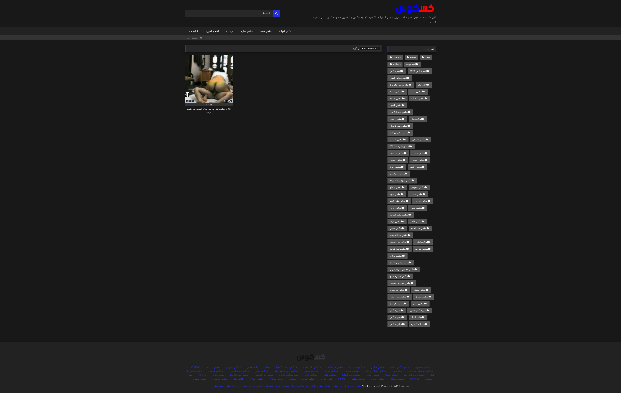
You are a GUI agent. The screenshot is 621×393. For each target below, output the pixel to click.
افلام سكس (395, 71)
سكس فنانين (396, 228)
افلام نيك (422, 84)
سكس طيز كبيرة (398, 201)
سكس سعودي (418, 187)
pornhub (397, 57)
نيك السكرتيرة (418, 324)
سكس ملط (317, 386)
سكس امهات (285, 31)
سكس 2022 (416, 91)
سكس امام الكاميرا (399, 112)
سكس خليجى (396, 160)
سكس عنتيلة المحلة (399, 214)
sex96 (413, 57)
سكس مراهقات (397, 290)
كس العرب (326, 378)
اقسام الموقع (212, 31)
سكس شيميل (416, 194)
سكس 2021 (396, 91)
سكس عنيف (395, 221)
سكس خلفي (419, 153)
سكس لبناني (421, 242)
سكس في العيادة (419, 228)
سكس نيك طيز (397, 303)
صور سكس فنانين (418, 310)
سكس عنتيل (416, 208)
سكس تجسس (396, 139)
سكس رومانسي (397, 173)
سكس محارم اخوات (399, 262)
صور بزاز (242, 386)
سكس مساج (420, 290)
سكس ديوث (395, 167)
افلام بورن (411, 64)
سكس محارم (246, 31)
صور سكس (395, 310)
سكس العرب (396, 105)
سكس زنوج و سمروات (401, 180)
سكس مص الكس (398, 296)
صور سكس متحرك (300, 386)
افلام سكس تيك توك (399, 84)
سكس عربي (266, 31)
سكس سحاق (396, 187)
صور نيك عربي (282, 386)
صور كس (268, 386)
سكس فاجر (416, 221)
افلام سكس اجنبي (398, 78)
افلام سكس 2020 (418, 71)
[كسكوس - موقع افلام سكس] (414, 9)
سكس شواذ (395, 194)
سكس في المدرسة (399, 235)
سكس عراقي (421, 201)
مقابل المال (416, 317)
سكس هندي (418, 303)
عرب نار (230, 31)
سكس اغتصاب (418, 98)
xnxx (427, 57)
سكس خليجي (418, 160)
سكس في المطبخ (398, 242)
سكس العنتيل (331, 386)
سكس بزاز (416, 119)
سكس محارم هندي (399, 276)
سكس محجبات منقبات (400, 283)
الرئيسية (192, 31)
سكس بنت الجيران (399, 125)
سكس (292, 378)
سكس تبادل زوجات (399, 132)
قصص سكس (396, 317)
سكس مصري (422, 296)
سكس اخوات (396, 98)
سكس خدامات (397, 153)
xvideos (397, 64)
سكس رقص (416, 167)
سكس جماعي (419, 139)
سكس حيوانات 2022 (399, 146)
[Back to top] (611, 383)
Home (209, 38)
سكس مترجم (421, 249)
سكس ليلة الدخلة (398, 249)
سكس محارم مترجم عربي (402, 269)
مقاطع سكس (396, 324)
